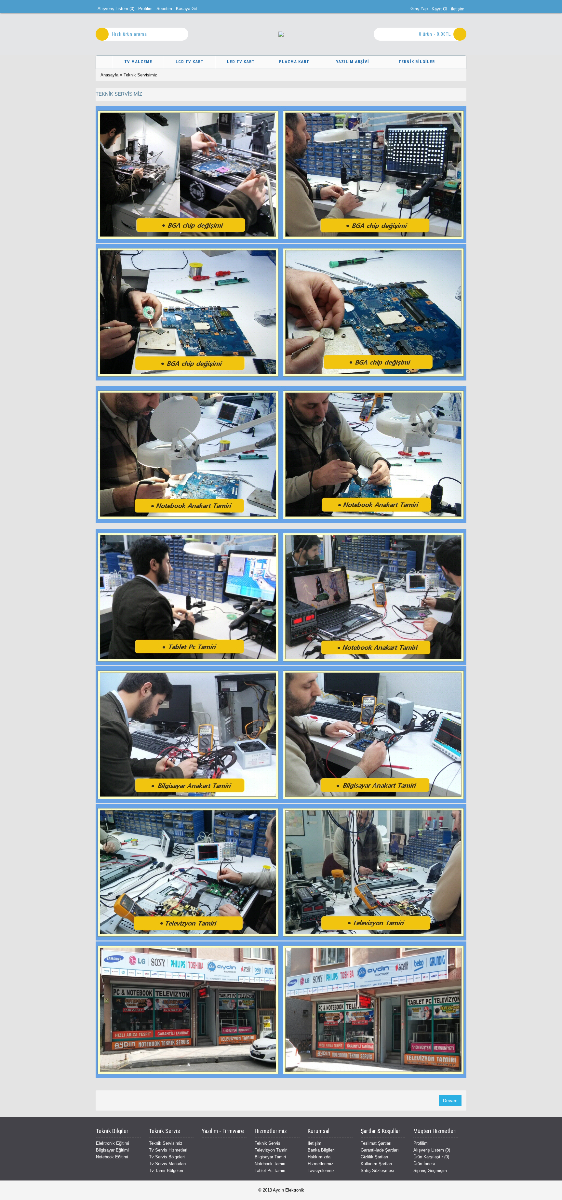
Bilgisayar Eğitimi (112, 1150)
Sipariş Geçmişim (430, 1170)
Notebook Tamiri (270, 1163)
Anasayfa (109, 75)
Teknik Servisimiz (140, 75)
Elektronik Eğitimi (112, 1143)
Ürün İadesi (424, 1163)
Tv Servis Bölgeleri (167, 1156)
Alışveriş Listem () (431, 1150)
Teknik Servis (267, 1143)
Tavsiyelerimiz (321, 1170)
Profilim (420, 1143)
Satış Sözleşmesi (377, 1170)
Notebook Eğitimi (112, 1156)
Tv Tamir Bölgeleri (166, 1170)
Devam (450, 1100)
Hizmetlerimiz (320, 1163)
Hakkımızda (319, 1156)
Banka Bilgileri (321, 1150)
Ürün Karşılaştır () (431, 1156)
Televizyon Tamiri (271, 1150)
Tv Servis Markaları (167, 1163)
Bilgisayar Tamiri (270, 1156)
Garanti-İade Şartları (380, 1150)
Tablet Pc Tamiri (270, 1170)
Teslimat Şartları (376, 1143)
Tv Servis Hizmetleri (168, 1150)
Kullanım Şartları (376, 1163)
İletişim (314, 1143)
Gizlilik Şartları (374, 1156)
